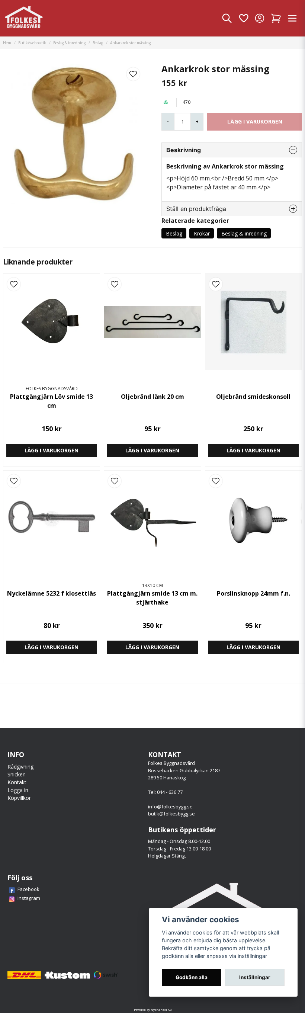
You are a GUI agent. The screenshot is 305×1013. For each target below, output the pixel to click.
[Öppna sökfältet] (227, 18)
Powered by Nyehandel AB (152, 1009)
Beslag (98, 42)
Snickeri (16, 774)
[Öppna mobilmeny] (292, 18)
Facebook (28, 889)
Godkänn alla (192, 977)
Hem (7, 42)
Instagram (28, 898)
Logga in (17, 790)
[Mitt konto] (259, 18)
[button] (133, 74)
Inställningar (254, 977)
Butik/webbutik (32, 42)
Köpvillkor (19, 797)
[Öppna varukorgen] (276, 18)
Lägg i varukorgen (51, 450)
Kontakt (16, 782)
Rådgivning (20, 766)
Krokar (202, 233)
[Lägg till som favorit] (243, 18)
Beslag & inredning (69, 42)
